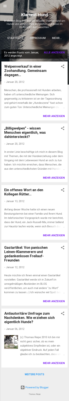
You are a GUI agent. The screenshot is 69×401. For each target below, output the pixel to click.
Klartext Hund (34, 14)
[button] (63, 67)
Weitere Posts (34, 374)
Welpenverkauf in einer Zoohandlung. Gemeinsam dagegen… (25, 70)
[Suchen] (64, 7)
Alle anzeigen (54, 52)
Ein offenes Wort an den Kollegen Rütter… (23, 192)
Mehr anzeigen (54, 116)
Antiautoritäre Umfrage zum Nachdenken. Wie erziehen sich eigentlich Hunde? (29, 317)
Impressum (38, 38)
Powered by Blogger (37, 387)
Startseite (15, 38)
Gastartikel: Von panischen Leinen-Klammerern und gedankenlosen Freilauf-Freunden (26, 253)
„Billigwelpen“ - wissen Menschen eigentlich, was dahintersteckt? (25, 132)
